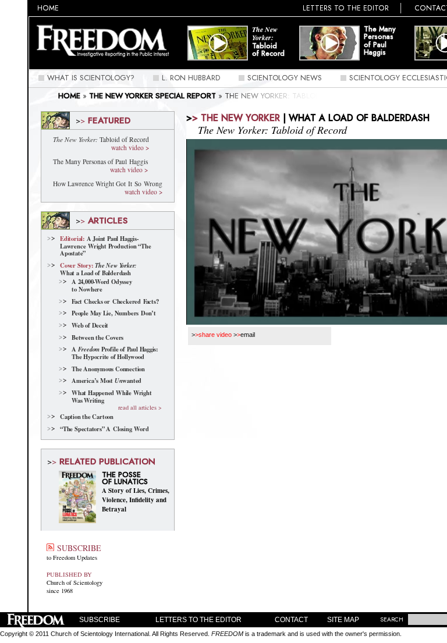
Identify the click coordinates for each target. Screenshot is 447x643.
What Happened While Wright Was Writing (112, 396)
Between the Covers (97, 338)
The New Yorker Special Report (152, 95)
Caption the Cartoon (86, 417)
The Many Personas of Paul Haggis (380, 41)
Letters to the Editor (346, 8)
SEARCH (391, 619)
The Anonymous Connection (108, 369)
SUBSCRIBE (77, 547)
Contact (291, 620)
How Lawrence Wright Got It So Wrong (107, 183)
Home (48, 8)
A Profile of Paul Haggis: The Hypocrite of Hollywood (115, 353)
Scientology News (284, 77)
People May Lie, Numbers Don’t (114, 313)
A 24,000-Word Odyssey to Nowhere (102, 285)
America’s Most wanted (106, 381)
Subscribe (99, 620)
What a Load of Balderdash (98, 269)
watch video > (130, 147)
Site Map (343, 620)
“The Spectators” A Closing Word (104, 429)
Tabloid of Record (268, 42)
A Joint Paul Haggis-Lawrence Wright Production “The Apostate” (105, 246)
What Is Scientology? (90, 77)
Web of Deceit (90, 325)
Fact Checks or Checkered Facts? (115, 301)
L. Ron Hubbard (191, 77)
